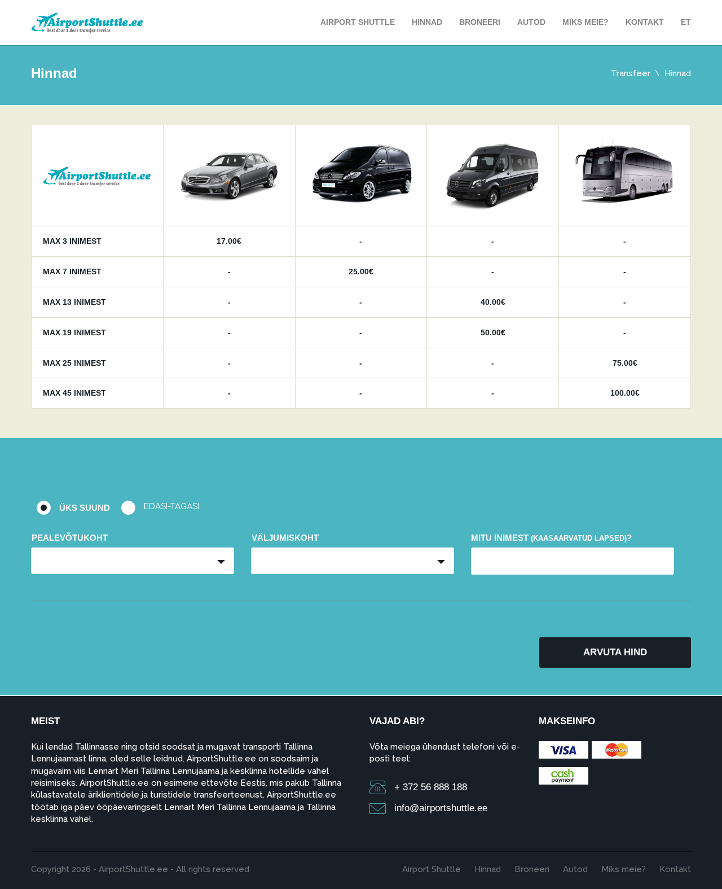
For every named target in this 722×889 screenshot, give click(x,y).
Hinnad (427, 22)
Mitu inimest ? (551, 537)
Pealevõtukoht (70, 537)
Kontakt (645, 22)
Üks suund (84, 508)
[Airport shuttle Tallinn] (87, 22)
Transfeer (630, 73)
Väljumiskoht (285, 537)
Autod (531, 22)
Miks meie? (585, 22)
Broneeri (479, 22)
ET (686, 22)
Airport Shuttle (357, 22)
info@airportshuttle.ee (440, 808)
